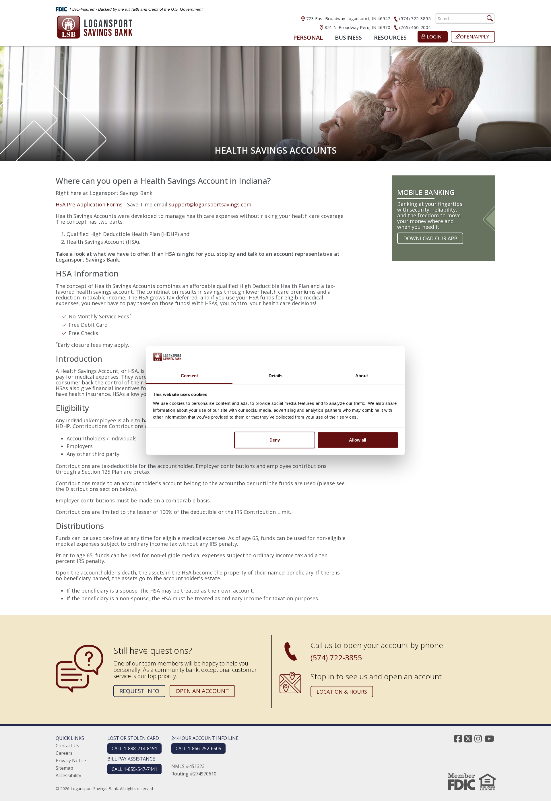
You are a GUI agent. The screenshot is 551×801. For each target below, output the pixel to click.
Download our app (430, 238)
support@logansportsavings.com (210, 204)
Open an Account (202, 691)
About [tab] (361, 375)
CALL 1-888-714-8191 (134, 748)
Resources (390, 37)
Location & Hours (342, 691)
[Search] (489, 18)
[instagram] (478, 738)
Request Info (139, 691)
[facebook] (458, 738)
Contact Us (67, 745)
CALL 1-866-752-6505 (198, 748)
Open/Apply (474, 36)
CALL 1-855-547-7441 (134, 769)
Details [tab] (276, 375)
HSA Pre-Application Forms (89, 204)
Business (348, 37)
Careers (64, 753)
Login (434, 36)
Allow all (357, 440)
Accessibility (68, 775)
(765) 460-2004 (415, 27)
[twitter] (468, 738)
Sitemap (64, 768)
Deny (274, 440)
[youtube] (489, 738)
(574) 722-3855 (415, 18)
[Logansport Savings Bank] (94, 25)
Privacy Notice (71, 760)
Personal (308, 37)
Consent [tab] (189, 375)
